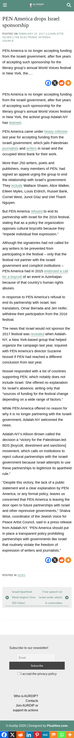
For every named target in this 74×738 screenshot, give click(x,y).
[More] (68, 83)
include (16, 186)
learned (15, 123)
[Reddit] (62, 83)
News (21, 575)
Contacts (32, 700)
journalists (10, 148)
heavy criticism (55, 131)
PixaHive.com (57, 725)
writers (31, 148)
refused (37, 211)
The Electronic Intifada (32, 37)
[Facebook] (48, 83)
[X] (55, 83)
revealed (37, 334)
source (8, 41)
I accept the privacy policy (38, 673)
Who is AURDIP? (26, 696)
